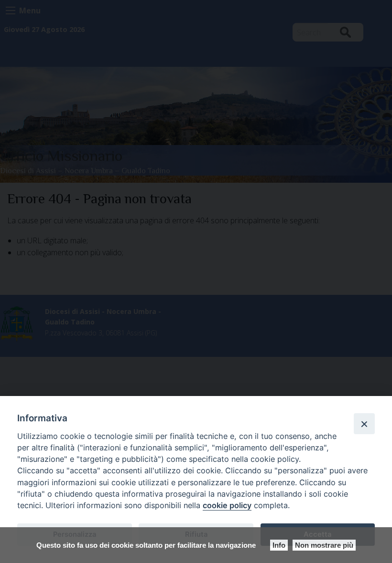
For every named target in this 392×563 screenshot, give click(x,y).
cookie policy (227, 505)
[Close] (364, 423)
